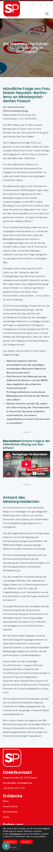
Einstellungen (15, 833)
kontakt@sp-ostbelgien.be (17, 782)
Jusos (6, 817)
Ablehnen (26, 842)
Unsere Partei (10, 806)
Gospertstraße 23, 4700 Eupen (20, 777)
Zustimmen (10, 842)
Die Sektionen (10, 811)
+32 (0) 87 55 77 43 (14, 788)
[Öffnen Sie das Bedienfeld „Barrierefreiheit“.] (6, 846)
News (6, 801)
